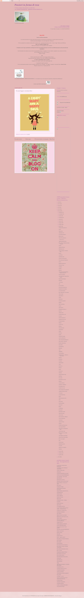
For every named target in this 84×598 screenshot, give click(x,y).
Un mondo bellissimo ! (62, 234)
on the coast (61, 371)
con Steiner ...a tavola (60, 576)
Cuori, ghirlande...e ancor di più (62, 476)
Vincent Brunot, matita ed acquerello (63, 573)
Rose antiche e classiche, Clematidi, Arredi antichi (62, 547)
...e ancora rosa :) (61, 239)
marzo (60, 451)
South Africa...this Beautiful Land (63, 429)
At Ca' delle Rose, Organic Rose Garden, (64, 277)
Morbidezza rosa (61, 248)
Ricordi (60, 253)
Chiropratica (59, 471)
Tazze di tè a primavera (62, 237)
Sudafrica (60, 449)
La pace (60, 305)
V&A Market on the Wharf (63, 435)
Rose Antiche (59, 541)
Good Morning (61, 346)
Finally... (60, 334)
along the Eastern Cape (62, 374)
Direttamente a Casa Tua (61, 479)
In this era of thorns (62, 274)
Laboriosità (60, 299)
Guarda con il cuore (60, 497)
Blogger (60, 595)
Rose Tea (60, 310)
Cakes (60, 364)
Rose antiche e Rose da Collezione (62, 544)
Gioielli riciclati (59, 493)
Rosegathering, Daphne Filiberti (62, 552)
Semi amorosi (61, 307)
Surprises (60, 372)
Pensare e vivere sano (60, 530)
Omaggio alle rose (60, 522)
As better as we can (62, 387)
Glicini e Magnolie (60, 495)
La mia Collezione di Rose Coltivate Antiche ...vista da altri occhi (62, 508)
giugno (60, 222)
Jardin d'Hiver (61, 295)
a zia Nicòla (61, 254)
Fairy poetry (61, 401)
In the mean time (61, 327)
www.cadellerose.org (63, 96)
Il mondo (60, 316)
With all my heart (61, 413)
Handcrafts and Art (62, 443)
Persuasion (60, 359)
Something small (61, 256)
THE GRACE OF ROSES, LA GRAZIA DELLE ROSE (63, 565)
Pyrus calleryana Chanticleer (63, 260)
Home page (28, 139)
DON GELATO (59, 478)
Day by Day (61, 344)
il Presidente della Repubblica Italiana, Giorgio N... (63, 272)
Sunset (60, 369)
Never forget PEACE (62, 426)
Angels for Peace (61, 421)
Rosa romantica (59, 540)
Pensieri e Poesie (59, 532)
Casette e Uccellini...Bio (60, 470)
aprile (60, 226)
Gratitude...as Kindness (62, 384)
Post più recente (18, 139)
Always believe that (62, 431)
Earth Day (60, 280)
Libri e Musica (59, 513)
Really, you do (61, 236)
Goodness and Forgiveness (63, 425)
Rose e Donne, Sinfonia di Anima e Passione (64, 243)
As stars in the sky (61, 382)
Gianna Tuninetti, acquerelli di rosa (62, 490)
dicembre (60, 212)
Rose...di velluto (59, 550)
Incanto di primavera (62, 317)
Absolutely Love (61, 232)
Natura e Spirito (59, 518)
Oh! (59, 283)
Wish (59, 399)
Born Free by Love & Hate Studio (63, 433)
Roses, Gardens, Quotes (60, 555)
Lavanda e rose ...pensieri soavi (62, 510)
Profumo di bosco (60, 535)
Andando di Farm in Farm (63, 391)
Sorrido (60, 245)
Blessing (60, 326)
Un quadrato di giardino (60, 570)
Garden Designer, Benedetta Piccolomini (61, 489)
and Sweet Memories (62, 338)
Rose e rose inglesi (62, 438)
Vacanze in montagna (60, 571)
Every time (60, 377)
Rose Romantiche (59, 543)
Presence (60, 357)
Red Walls (60, 376)
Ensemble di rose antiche (63, 288)
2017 (59, 203)
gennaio (60, 454)
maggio (60, 224)
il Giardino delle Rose (60, 583)
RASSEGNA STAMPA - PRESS (62, 107)
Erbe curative (59, 485)
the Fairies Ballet (61, 403)
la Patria (60, 268)
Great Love (60, 366)
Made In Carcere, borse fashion (62, 515)
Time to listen (61, 294)
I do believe (61, 420)
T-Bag (58, 562)
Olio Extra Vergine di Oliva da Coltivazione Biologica (62, 520)
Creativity (60, 360)
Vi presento (60, 393)
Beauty (60, 406)
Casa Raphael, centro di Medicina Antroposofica (62, 468)
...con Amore (61, 282)
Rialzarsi (60, 270)
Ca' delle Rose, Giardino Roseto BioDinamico (62, 466)
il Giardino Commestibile (61, 581)
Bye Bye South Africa (62, 343)
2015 (59, 207)
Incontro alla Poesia (60, 503)
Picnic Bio (58, 534)
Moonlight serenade (62, 411)
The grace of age (61, 265)
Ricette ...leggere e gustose (61, 537)
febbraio (60, 452)
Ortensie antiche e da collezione (62, 523)
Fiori (59, 440)
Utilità (60, 297)
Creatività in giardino (62, 300)
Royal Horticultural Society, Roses (62, 556)
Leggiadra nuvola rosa (62, 319)
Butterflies (60, 348)
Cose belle (60, 445)
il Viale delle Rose (62, 321)
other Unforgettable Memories (63, 339)
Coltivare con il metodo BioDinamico (63, 475)
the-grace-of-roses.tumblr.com (65, 102)
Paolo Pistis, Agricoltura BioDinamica (63, 529)
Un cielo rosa (61, 324)
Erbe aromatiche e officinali (63, 416)
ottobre (60, 215)
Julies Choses (59, 504)
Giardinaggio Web (60, 492)
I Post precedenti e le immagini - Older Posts (45, 139)
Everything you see (62, 386)
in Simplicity (61, 408)
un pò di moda (61, 442)
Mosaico (60, 322)
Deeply (60, 331)
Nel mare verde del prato (63, 258)
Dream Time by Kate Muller (63, 437)
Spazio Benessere (59, 559)
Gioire (60, 229)
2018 (59, 202)
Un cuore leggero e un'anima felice (63, 251)
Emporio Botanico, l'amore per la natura (62, 483)
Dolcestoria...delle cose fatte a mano (62, 481)
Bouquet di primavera (62, 263)
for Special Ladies (60, 580)
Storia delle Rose (59, 561)
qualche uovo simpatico (62, 447)
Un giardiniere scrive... (60, 566)
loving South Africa (62, 394)
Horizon (60, 367)
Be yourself (60, 409)
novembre (60, 214)
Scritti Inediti (59, 558)
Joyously (60, 423)
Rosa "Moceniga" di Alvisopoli (64, 292)
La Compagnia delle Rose (61, 506)
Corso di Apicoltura (62, 418)
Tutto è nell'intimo (62, 304)
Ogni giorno (61, 231)
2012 (59, 456)
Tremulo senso (61, 312)
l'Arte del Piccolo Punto (60, 586)
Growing (60, 332)
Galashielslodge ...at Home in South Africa (63, 355)
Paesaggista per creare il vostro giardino (62, 527)
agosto (60, 219)
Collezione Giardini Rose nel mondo (62, 473)
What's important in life (62, 398)
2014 (59, 209)
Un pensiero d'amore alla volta (61, 568)
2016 (59, 205)
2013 (59, 210)
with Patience (61, 329)
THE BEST (60, 351)
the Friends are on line (62, 379)
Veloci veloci (61, 415)
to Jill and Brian (61, 353)
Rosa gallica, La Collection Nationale (63, 538)
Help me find (59, 498)
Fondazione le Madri (60, 486)
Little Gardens (61, 362)
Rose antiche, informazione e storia (62, 548)
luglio (60, 221)
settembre (60, 217)
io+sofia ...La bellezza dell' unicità (62, 584)
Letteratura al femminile (61, 511)
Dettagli (60, 302)
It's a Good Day (61, 285)
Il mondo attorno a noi (62, 314)
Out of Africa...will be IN (63, 341)
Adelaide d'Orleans (62, 247)
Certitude (60, 266)
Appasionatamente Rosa (62, 241)
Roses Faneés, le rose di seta (61, 553)
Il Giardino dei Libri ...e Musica (62, 500)
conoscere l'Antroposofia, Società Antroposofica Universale (62, 578)
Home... (60, 396)
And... (60, 349)
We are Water (59, 574)
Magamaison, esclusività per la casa (62, 516)
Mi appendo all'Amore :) (63, 309)
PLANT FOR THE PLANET (61, 525)
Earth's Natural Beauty (62, 278)
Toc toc (60, 261)
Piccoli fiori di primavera (63, 287)
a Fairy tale (60, 404)
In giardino (58, 501)
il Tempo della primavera (63, 227)
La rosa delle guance (62, 290)
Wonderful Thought (62, 336)
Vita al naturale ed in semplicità (64, 389)
